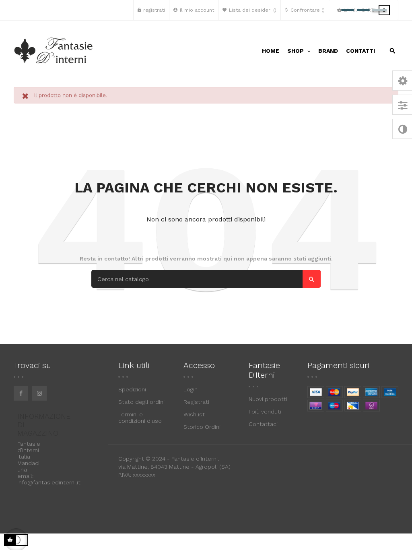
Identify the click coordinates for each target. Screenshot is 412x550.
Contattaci (263, 424)
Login (190, 389)
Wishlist (194, 414)
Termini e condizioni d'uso (140, 417)
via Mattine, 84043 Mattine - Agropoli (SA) (174, 466)
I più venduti (265, 411)
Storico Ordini (201, 427)
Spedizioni (132, 389)
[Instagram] (39, 393)
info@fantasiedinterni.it (48, 482)
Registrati (196, 402)
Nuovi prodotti (268, 399)
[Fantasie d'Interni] (54, 51)
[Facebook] (21, 393)
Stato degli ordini (141, 402)
